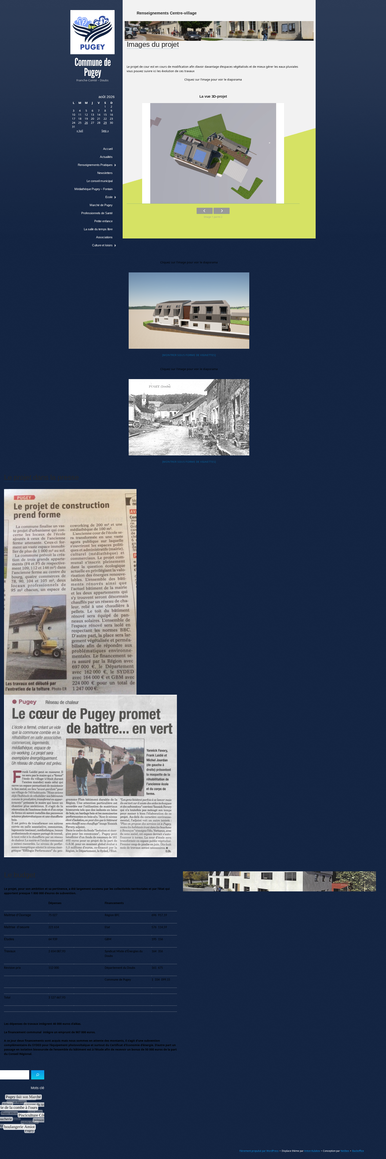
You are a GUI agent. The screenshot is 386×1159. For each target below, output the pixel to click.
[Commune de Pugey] (92, 32)
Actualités (106, 157)
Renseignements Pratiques (95, 165)
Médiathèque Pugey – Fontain (93, 189)
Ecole (109, 197)
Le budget (19, 875)
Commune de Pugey (93, 67)
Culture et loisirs (102, 245)
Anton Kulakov (312, 1151)
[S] (37, 1075)
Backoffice (358, 1151)
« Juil (80, 131)
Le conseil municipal (100, 181)
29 (105, 123)
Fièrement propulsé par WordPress (259, 1151)
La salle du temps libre (98, 229)
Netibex (345, 1151)
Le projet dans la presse (41, 477)
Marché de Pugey (101, 205)
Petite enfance (103, 221)
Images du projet (153, 44)
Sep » (105, 131)
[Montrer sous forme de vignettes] (189, 355)
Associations (104, 237)
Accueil (108, 148)
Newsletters (105, 173)
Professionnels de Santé (97, 213)
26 (86, 123)
